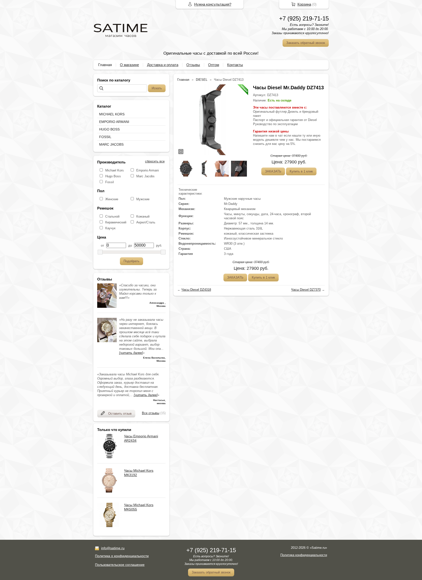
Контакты (235, 65)
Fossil (109, 182)
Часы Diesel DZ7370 (306, 289)
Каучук (110, 228)
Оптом (213, 65)
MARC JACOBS (111, 144)
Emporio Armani (147, 170)
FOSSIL (105, 137)
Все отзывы (150, 413)
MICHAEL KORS (112, 114)
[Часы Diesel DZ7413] (212, 119)
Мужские (142, 199)
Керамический (115, 222)
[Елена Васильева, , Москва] (107, 341)
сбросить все (155, 161)
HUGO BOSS (109, 129)
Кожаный (142, 216)
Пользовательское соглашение (120, 565)
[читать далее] (131, 353)
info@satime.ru (113, 548)
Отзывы (193, 65)
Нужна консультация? (212, 4)
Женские (111, 199)
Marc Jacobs (145, 176)
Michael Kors (114, 170)
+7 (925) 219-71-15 (304, 18)
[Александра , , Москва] (107, 307)
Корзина (304, 4)
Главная (105, 65)
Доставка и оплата (162, 65)
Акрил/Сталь (145, 222)
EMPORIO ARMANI (114, 122)
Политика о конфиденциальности (122, 556)
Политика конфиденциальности (303, 555)
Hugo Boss (113, 176)
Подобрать (131, 261)
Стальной (112, 216)
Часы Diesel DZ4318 (196, 289)
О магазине (129, 65)
